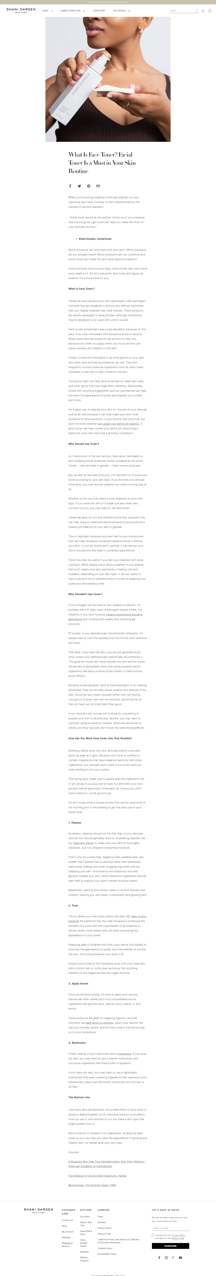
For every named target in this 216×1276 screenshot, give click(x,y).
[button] (4, 2)
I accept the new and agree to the (169, 1237)
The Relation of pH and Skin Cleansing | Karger (97, 1176)
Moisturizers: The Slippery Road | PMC (92, 1185)
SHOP (45, 10)
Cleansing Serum (83, 843)
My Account (68, 1231)
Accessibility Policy (107, 1254)
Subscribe (170, 1246)
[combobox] (182, 10)
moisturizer (124, 1054)
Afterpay (66, 1237)
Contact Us (67, 1220)
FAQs (64, 1226)
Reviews (102, 1222)
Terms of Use (104, 1233)
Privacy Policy (105, 1228)
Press (100, 1216)
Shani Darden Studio (83, 1243)
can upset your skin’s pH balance (118, 424)
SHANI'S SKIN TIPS (71, 10)
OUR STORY (99, 10)
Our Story (85, 1216)
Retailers (84, 1251)
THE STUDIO (119, 10)
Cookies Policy (105, 1248)
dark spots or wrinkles (99, 1023)
